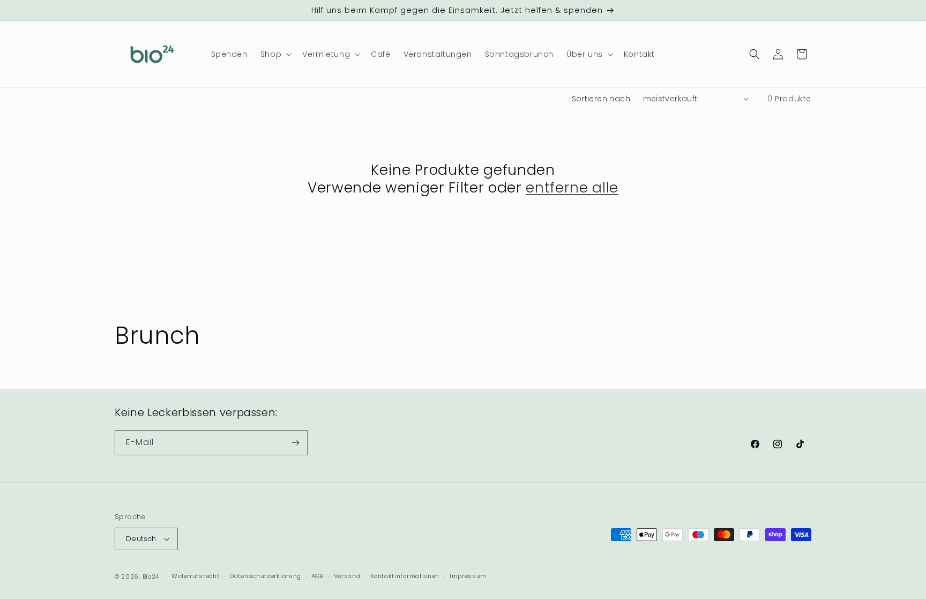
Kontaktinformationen (404, 576)
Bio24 (151, 576)
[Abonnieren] (295, 442)
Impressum (468, 576)
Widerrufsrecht (195, 576)
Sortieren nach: (602, 98)
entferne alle (572, 188)
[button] (275, 54)
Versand (347, 576)
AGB (317, 576)
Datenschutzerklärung (265, 576)
